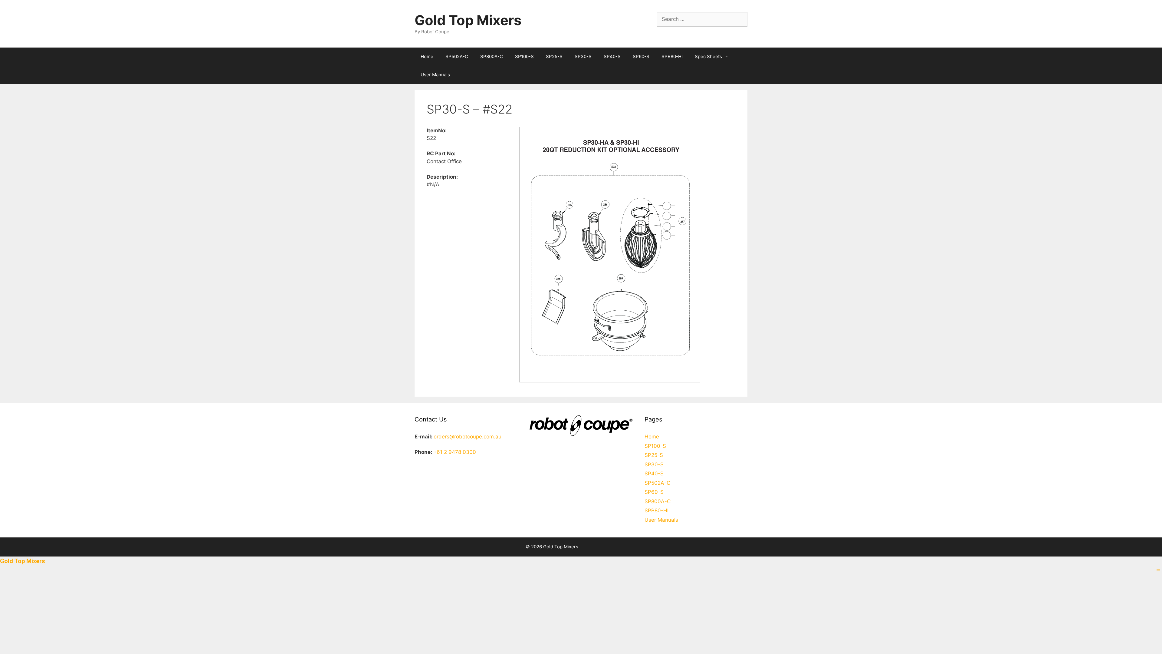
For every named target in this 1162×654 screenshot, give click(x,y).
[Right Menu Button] (1158, 569)
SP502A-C (456, 56)
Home (427, 56)
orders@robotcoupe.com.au (467, 437)
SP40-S (612, 56)
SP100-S (524, 56)
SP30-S (583, 56)
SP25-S (554, 56)
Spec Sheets (708, 56)
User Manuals (435, 75)
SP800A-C (491, 56)
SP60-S (641, 56)
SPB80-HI (672, 56)
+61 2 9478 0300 (454, 452)
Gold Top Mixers (468, 20)
